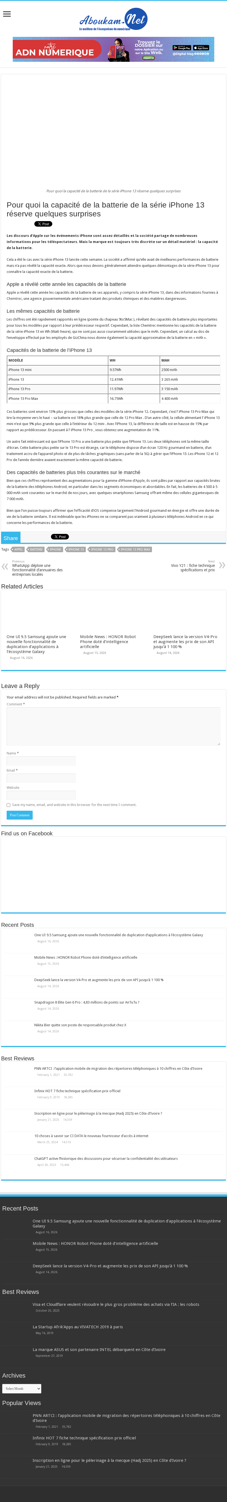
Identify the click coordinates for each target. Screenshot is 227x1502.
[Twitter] (114, 1494)
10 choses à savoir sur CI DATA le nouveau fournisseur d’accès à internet (91, 1136)
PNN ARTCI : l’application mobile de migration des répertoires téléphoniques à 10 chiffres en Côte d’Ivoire (118, 1068)
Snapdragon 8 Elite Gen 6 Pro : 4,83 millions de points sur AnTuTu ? (87, 1002)
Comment (16, 704)
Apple (140, 481)
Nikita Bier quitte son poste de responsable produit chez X (80, 1025)
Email (12, 770)
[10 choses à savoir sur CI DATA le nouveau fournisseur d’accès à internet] (18, 1142)
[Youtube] (124, 1494)
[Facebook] (108, 1494)
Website (13, 787)
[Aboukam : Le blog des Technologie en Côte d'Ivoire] (113, 17)
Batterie (36, 549)
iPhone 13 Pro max (135, 549)
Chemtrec (14, 298)
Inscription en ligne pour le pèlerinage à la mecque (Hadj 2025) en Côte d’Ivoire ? (98, 1113)
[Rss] (103, 1494)
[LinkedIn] (119, 1494)
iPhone (55, 549)
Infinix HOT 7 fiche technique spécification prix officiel (77, 1091)
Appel (18, 549)
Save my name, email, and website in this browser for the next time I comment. (74, 805)
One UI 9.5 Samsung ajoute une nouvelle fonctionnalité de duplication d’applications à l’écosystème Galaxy (36, 644)
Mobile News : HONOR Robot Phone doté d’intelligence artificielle (108, 641)
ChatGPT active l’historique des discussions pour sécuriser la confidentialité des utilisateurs (106, 1158)
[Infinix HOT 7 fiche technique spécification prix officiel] (18, 1098)
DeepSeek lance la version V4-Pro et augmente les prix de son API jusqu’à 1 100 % (185, 641)
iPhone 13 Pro (102, 549)
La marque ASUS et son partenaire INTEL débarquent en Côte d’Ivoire (99, 1349)
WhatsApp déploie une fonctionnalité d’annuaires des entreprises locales (37, 568)
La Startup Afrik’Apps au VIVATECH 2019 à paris (78, 1326)
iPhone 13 (76, 549)
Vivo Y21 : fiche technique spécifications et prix (193, 566)
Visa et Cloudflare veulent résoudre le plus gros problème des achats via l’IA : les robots (116, 1304)
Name (13, 753)
